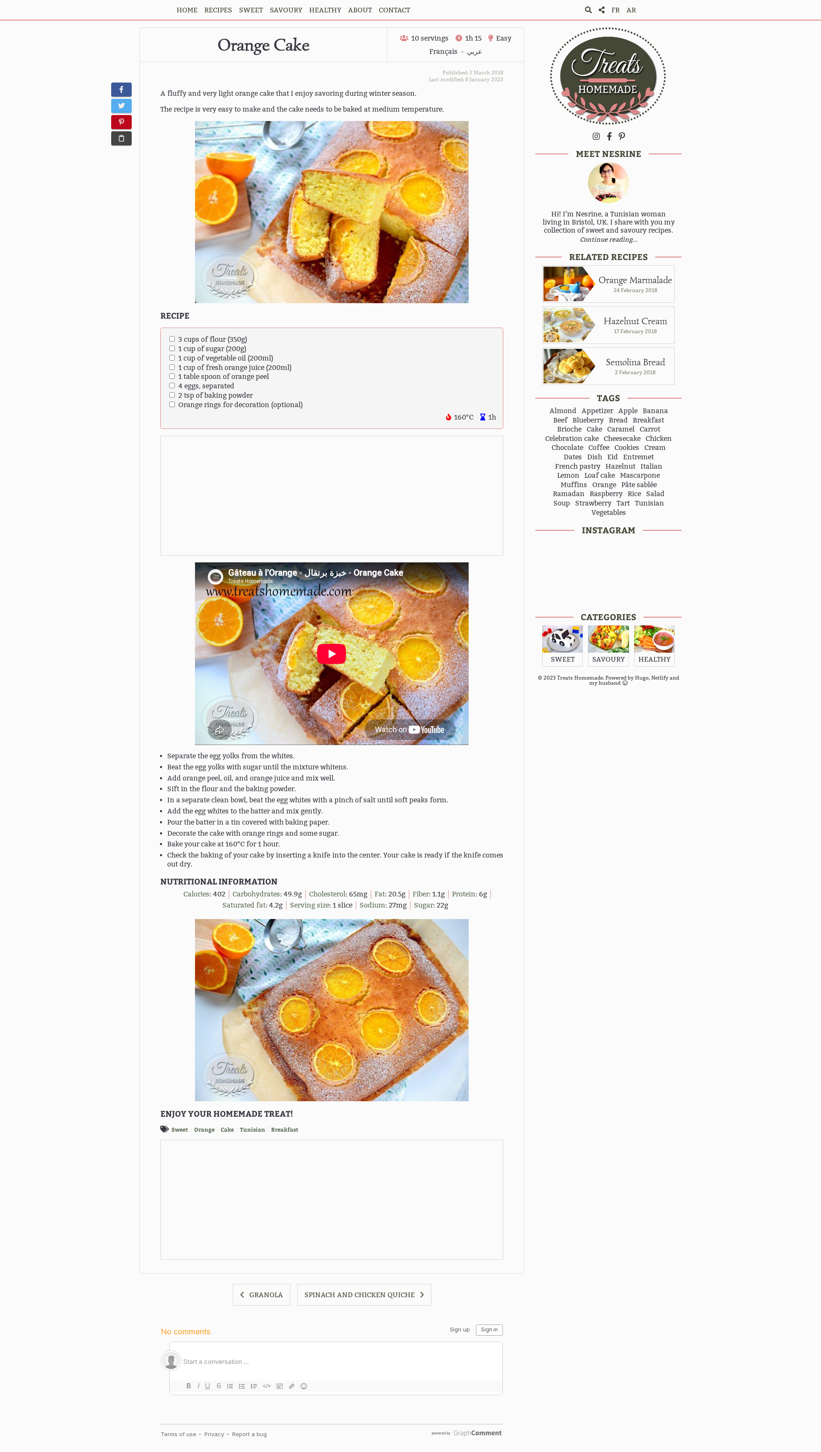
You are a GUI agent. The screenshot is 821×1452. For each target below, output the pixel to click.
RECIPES (218, 10)
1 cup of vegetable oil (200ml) (225, 358)
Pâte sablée (639, 485)
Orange (204, 1129)
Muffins (574, 485)
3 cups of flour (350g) (212, 339)
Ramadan (569, 494)
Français (443, 51)
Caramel (621, 429)
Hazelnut (620, 466)
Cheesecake (622, 439)
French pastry (577, 466)
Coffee (598, 448)
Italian (651, 466)
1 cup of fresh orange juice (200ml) (235, 368)
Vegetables (608, 513)
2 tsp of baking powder (215, 395)
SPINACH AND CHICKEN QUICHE (359, 1295)
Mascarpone (640, 475)
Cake (227, 1129)
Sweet (179, 1129)
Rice (634, 494)
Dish (594, 457)
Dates (573, 457)
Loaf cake (600, 475)
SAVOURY (286, 10)
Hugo (642, 677)
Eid (612, 457)
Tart (623, 503)
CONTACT (394, 10)
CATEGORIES (608, 616)
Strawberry (593, 503)
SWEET (251, 10)
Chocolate (567, 448)
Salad (655, 494)
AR (631, 10)
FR (615, 10)
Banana (655, 411)
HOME (187, 10)
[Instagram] (596, 136)
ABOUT (360, 10)
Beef (560, 420)
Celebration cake (572, 439)
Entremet (638, 457)
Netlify (659, 677)
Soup (561, 503)
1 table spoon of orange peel (223, 377)
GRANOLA (266, 1295)
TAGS (608, 397)
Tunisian (252, 1129)
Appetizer (597, 411)
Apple (628, 411)
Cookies (626, 448)
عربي (474, 51)
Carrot (650, 429)
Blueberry (588, 420)
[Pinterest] (622, 136)
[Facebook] (609, 136)
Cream (655, 448)
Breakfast (284, 1129)
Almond (562, 411)
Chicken (659, 439)
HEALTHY (325, 10)
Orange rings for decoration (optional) (240, 405)
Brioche (569, 429)
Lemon (568, 475)
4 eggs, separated (206, 386)
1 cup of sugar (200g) (212, 349)
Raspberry (606, 494)
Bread (618, 420)
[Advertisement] (332, 496)
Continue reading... (609, 239)
